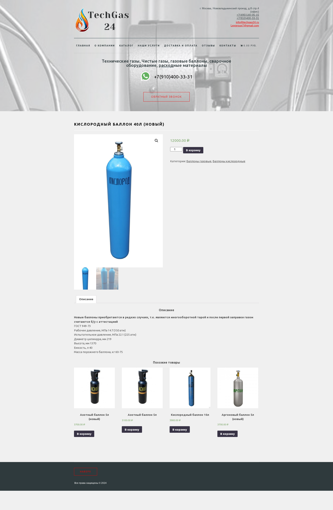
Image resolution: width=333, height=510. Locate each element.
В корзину (193, 150)
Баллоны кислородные (229, 161)
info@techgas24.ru (247, 22)
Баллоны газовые (198, 161)
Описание (86, 299)
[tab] (86, 299)
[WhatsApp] (145, 76)
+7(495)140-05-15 (248, 14)
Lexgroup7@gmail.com (245, 25)
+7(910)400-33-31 (248, 18)
